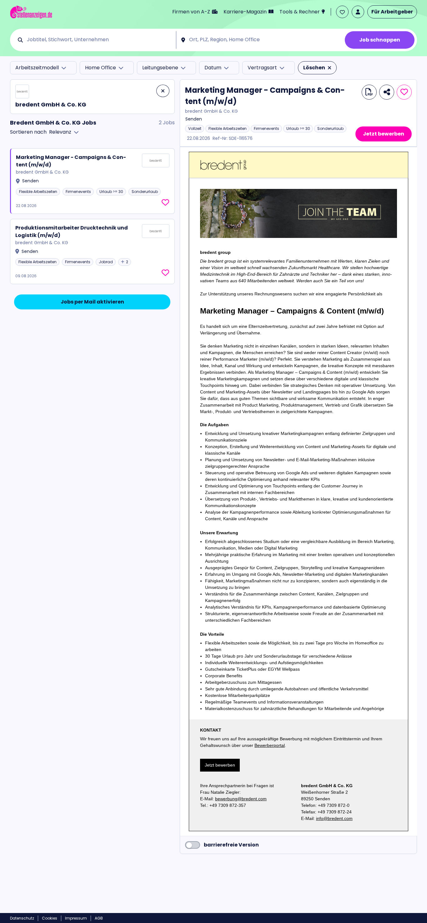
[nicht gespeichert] (165, 203)
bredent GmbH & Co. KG (211, 111)
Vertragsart (262, 67)
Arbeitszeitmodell (37, 67)
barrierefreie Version (231, 844)
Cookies (49, 918)
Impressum (76, 918)
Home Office (100, 67)
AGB (99, 918)
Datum (212, 67)
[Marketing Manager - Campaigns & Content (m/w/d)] (92, 181)
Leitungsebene (160, 67)
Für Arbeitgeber (392, 11)
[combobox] (99, 40)
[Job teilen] (386, 92)
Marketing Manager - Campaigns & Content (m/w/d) (71, 161)
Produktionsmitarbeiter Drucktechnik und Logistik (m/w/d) (71, 231)
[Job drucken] (369, 92)
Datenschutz (22, 918)
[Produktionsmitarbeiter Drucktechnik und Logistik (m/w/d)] (92, 251)
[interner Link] (31, 12)
